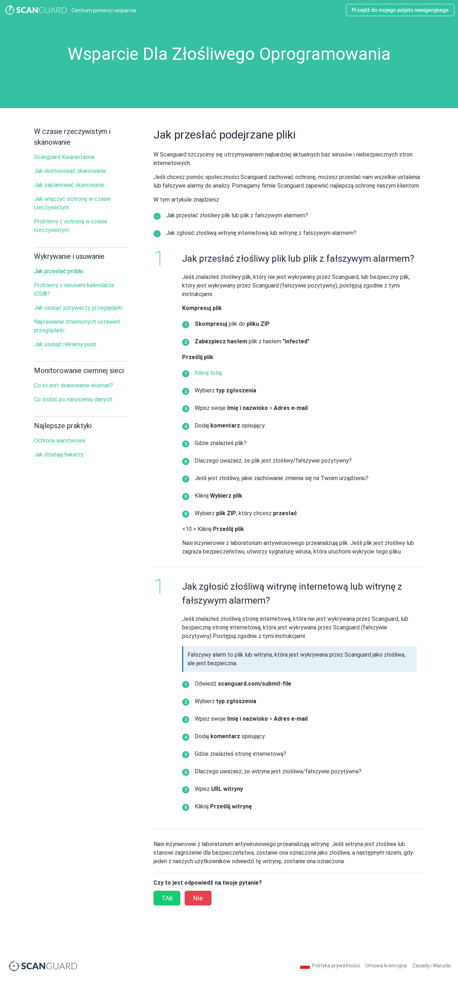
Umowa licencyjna (386, 965)
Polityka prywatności (336, 965)
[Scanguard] (43, 965)
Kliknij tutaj (208, 372)
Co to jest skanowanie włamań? (73, 385)
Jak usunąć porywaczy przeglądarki (78, 307)
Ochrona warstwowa (59, 440)
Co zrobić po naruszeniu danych (73, 399)
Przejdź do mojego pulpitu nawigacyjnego (400, 10)
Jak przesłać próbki (58, 271)
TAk (167, 898)
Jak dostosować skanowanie (70, 171)
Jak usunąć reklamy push (65, 344)
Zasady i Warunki (431, 965)
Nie (198, 898)
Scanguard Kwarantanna (64, 157)
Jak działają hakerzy (59, 454)
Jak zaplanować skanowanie (69, 185)
